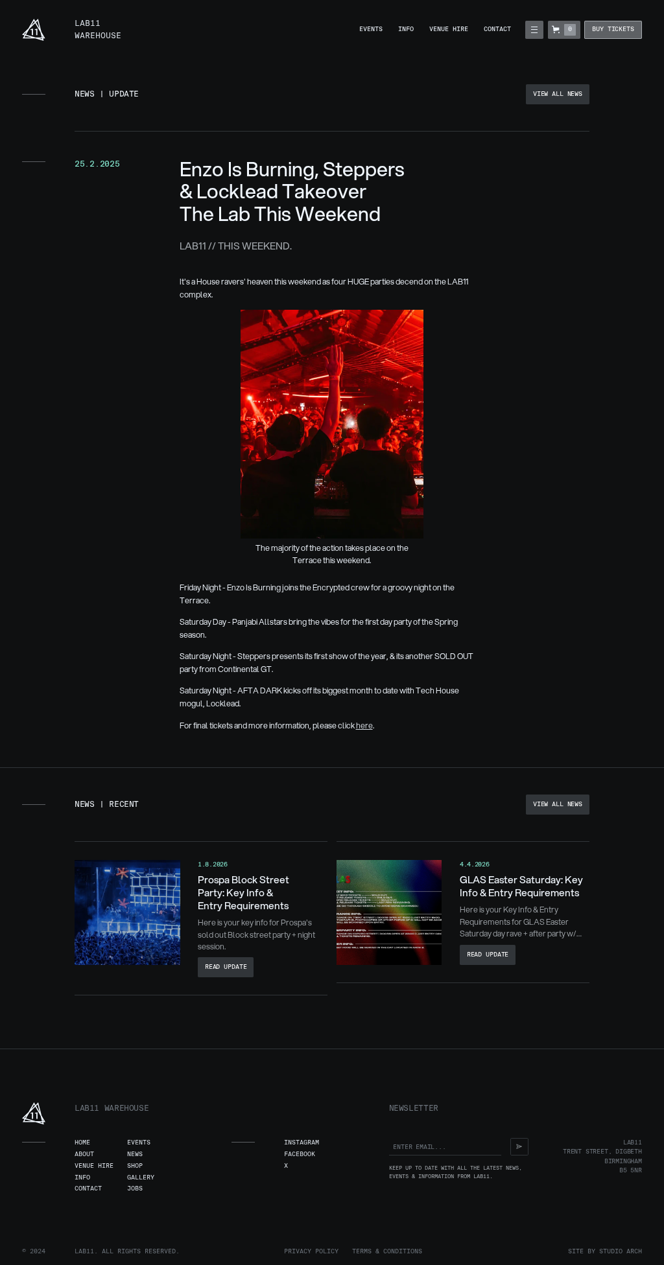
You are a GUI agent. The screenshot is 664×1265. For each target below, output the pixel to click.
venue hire (448, 29)
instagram (301, 1142)
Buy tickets (613, 29)
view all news (557, 94)
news (135, 1154)
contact (497, 29)
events (371, 29)
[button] (534, 29)
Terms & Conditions (387, 1251)
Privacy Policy (311, 1251)
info (406, 29)
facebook (299, 1154)
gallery (140, 1177)
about (84, 1154)
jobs (135, 1188)
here (364, 725)
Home (82, 1142)
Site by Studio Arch (605, 1251)
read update (226, 967)
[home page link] (33, 30)
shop (135, 1166)
